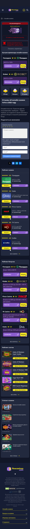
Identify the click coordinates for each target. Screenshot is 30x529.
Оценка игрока (7, 125)
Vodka (14, 238)
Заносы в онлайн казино (19, 404)
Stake (14, 191)
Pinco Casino (16, 207)
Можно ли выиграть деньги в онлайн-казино (20, 425)
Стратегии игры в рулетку (19, 414)
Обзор (5, 94)
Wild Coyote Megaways (20, 386)
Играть (23, 66)
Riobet (5, 74)
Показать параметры (15, 48)
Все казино (13, 254)
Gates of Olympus (18, 362)
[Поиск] (27, 10)
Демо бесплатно (20, 358)
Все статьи (13, 456)
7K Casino (15, 222)
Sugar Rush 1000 (18, 378)
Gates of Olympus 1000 (20, 370)
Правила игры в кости (18, 434)
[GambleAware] (20, 488)
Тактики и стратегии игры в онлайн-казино (20, 445)
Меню (3, 10)
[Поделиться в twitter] (9, 163)
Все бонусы (14, 341)
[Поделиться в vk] (20, 163)
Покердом (7, 58)
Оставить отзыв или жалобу (15, 37)
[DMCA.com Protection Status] (10, 489)
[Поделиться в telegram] (16, 163)
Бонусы (15, 94)
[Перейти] (1, 19)
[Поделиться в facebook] (13, 163)
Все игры (14, 394)
